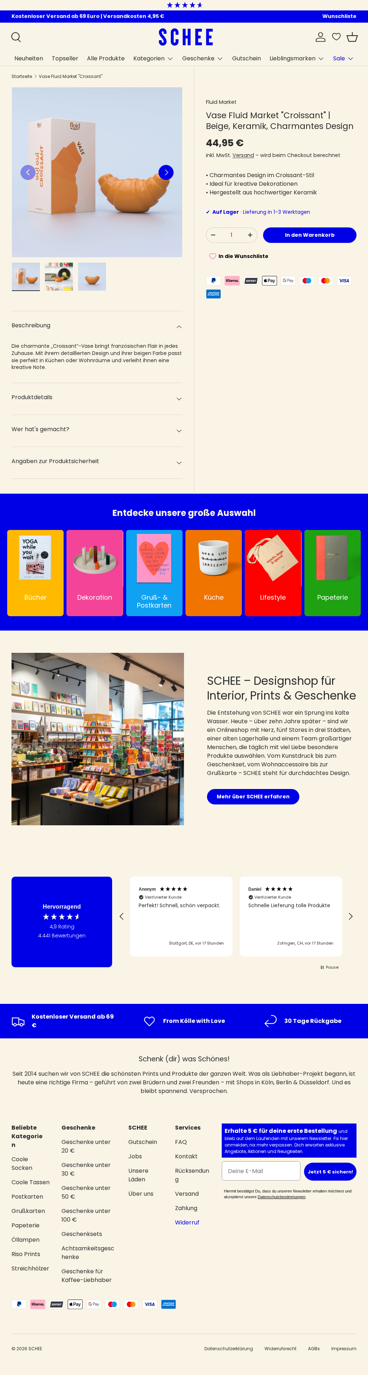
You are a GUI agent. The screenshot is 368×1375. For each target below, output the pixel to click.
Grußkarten (28, 1211)
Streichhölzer (30, 1268)
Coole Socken (22, 1163)
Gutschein (246, 58)
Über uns (140, 1194)
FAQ (181, 1142)
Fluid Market (221, 102)
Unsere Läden (138, 1175)
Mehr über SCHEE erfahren (253, 796)
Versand (243, 155)
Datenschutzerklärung (228, 1349)
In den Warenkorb (310, 235)
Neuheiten (28, 58)
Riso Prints (26, 1254)
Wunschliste (339, 16)
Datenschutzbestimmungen (281, 1197)
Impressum (343, 1349)
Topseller (65, 58)
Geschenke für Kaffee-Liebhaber (86, 1275)
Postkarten (27, 1196)
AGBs (314, 1349)
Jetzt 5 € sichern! (330, 1171)
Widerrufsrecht (280, 1349)
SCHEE (35, 1349)
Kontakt (186, 1156)
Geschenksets (81, 1234)
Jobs (135, 1156)
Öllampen (26, 1240)
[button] (352, 37)
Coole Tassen (31, 1182)
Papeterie (26, 1225)
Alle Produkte (106, 58)
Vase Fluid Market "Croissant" (70, 76)
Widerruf (187, 1222)
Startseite (22, 76)
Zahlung (186, 1208)
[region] (236, 916)
